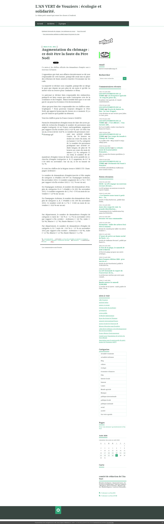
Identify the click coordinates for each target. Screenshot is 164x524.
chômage (48, 240)
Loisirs (103, 386)
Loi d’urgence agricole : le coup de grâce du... (112, 97)
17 (105, 453)
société (103, 411)
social (102, 407)
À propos (62, 23)
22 (124, 453)
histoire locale (105, 379)
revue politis (103, 313)
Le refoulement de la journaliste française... (111, 150)
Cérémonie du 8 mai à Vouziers (112, 164)
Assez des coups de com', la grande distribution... (110, 208)
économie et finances (81, 239)
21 (120, 453)
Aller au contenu (6, 1)
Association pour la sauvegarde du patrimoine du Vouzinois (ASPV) (112, 341)
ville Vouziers (103, 300)
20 (116, 453)
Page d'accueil (81, 31)
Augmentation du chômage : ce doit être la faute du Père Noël (65, 53)
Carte (101, 465)
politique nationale (107, 404)
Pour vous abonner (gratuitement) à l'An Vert (112, 428)
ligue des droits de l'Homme (108, 318)
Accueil (40, 23)
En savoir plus (110, 522)
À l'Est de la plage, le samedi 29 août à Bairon (111, 249)
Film (102, 375)
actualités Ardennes (68, 239)
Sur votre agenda (106, 414)
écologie (103, 368)
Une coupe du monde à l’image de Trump (112, 137)
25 (109, 455)
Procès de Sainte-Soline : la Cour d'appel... (111, 110)
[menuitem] (40, 23)
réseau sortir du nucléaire (107, 308)
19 (112, 453)
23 (101, 455)
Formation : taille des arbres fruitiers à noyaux (112, 226)
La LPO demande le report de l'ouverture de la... (111, 272)
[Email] (58, 510)
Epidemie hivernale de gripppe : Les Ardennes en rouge (58, 31)
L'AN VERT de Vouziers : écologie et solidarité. (68, 9)
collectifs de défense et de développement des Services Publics (112, 330)
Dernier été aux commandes (110, 218)
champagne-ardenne (63, 240)
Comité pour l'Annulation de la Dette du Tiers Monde (112, 337)
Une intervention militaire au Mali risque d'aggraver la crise (61, 34)
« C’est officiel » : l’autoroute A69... (112, 124)
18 (109, 453)
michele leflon (103, 302)
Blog (102, 361)
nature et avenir (104, 305)
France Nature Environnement (109, 333)
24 (105, 455)
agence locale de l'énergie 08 (108, 324)
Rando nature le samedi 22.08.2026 (108, 283)
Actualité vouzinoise (107, 354)
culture (103, 364)
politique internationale (108, 396)
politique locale (106, 400)
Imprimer (76, 240)
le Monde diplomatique (106, 316)
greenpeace (103, 310)
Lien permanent (48, 239)
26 (112, 455)
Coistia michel (105, 148)
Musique (103, 393)
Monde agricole (106, 389)
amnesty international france (108, 321)
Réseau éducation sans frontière (109, 326)
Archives (50, 23)
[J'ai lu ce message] (162, 522)
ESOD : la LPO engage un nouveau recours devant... (112, 185)
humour (103, 382)
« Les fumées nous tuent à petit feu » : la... (112, 196)
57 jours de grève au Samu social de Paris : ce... (112, 237)
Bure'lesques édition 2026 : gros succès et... (112, 260)
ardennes (54, 240)
